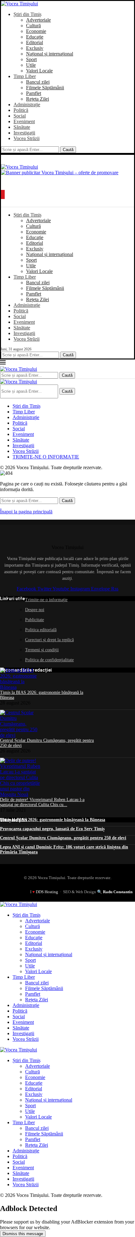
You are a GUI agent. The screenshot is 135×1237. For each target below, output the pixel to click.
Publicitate (34, 619)
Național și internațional (49, 53)
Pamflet (33, 93)
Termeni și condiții (42, 649)
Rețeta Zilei (37, 99)
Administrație (27, 104)
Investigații (24, 132)
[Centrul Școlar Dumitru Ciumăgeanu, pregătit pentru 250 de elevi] (20, 735)
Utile (31, 65)
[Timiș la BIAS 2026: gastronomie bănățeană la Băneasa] (20, 687)
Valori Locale (39, 70)
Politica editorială (41, 629)
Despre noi (34, 609)
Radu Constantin (117, 891)
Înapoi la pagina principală (26, 511)
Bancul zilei (38, 82)
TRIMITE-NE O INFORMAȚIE (46, 456)
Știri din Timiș (27, 14)
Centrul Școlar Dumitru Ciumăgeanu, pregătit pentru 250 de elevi (63, 838)
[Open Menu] (3, 194)
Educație (34, 36)
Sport (31, 59)
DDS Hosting (47, 891)
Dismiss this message (23, 1233)
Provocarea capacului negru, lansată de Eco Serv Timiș (52, 828)
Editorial (34, 42)
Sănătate (22, 127)
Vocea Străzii (27, 138)
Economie (36, 31)
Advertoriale (38, 20)
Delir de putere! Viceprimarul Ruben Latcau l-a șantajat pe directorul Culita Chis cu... (42, 802)
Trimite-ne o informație (46, 599)
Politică (21, 110)
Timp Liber (25, 76)
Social (20, 115)
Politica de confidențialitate (49, 660)
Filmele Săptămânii (45, 87)
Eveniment (24, 121)
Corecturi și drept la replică (49, 639)
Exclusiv (34, 48)
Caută (68, 149)
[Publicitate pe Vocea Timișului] (67, 178)
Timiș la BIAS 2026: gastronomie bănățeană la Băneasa (52, 819)
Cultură (33, 25)
